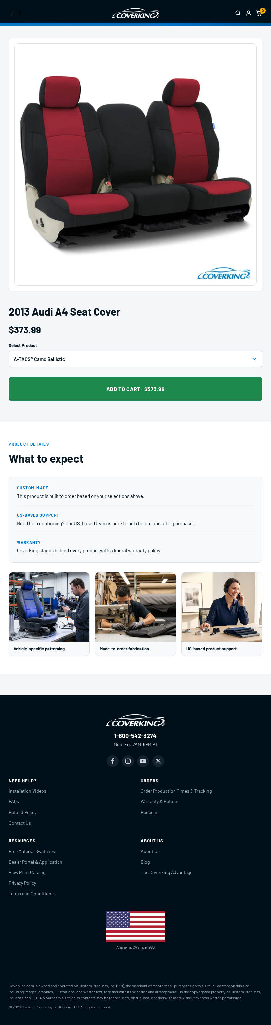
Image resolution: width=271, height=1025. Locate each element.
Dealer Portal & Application (35, 862)
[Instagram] (128, 761)
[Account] (248, 13)
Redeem (149, 812)
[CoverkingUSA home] (135, 13)
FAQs (14, 801)
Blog (145, 862)
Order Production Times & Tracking (176, 791)
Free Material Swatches (32, 851)
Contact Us (20, 823)
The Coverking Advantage (166, 872)
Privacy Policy (22, 883)
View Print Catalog (27, 872)
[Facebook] (113, 761)
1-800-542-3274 (135, 735)
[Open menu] (16, 13)
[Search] (238, 13)
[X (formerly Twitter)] (158, 761)
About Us (150, 851)
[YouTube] (143, 761)
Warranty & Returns (160, 801)
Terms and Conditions (31, 893)
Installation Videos (27, 791)
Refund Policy (22, 812)
